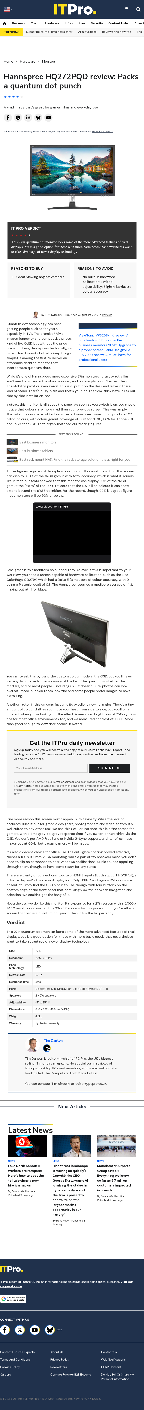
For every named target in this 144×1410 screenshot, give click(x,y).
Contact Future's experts (17, 1352)
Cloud (35, 23)
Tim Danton (53, 315)
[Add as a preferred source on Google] (13, 1299)
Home (8, 61)
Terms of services (64, 781)
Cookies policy (10, 1367)
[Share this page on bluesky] (38, 118)
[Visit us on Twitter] (19, 1330)
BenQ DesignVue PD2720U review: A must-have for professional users (105, 355)
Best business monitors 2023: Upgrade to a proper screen (107, 345)
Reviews (107, 315)
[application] (72, 533)
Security (97, 23)
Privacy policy (59, 1359)
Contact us (109, 1352)
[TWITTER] (48, 1048)
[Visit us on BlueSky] (48, 1330)
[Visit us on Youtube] (34, 1330)
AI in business (87, 32)
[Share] (8, 118)
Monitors (49, 61)
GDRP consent (111, 1367)
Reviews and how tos (116, 32)
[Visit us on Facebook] (4, 1330)
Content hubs (118, 23)
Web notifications (113, 1359)
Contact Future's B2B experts (70, 1374)
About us (56, 1352)
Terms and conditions (15, 1359)
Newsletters (58, 1367)
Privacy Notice (23, 785)
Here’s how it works (102, 131)
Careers (5, 1374)
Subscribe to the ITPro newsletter (49, 32)
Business (18, 23)
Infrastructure (75, 23)
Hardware (52, 23)
